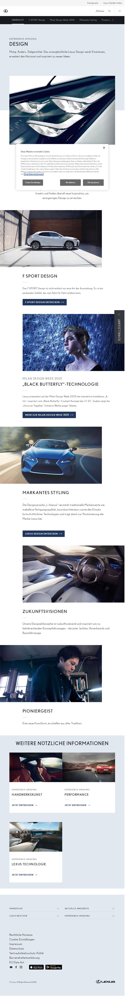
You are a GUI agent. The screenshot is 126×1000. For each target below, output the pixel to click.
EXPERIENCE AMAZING (77, 916)
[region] (62, 167)
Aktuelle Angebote (77, 908)
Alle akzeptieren (93, 182)
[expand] (119, 11)
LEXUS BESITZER (19, 916)
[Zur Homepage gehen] (6, 11)
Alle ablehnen (70, 182)
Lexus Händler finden (112, 3)
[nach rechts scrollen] (111, 20)
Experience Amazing (24, 789)
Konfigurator (92, 3)
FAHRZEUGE (16, 908)
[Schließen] (104, 147)
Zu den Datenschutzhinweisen (33, 174)
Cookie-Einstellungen (32, 182)
